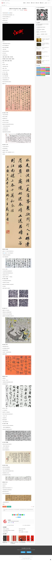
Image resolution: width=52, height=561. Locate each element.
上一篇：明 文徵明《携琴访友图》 (10, 525)
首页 (25, 2)
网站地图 (29, 558)
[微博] (14, 514)
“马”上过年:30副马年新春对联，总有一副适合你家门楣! (21, 542)
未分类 (4, 5)
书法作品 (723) (42, 70)
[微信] (12, 514)
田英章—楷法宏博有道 (6, 528)
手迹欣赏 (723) (42, 71)
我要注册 (6, 0)
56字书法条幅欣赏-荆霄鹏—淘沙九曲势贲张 (8, 530)
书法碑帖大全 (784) (38, 70)
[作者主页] (11, 522)
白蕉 (19, 517)
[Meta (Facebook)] (20, 514)
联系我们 (23, 552)
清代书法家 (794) (47, 67)
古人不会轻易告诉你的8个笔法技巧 (40, 27)
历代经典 (38, 2)
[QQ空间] (17, 514)
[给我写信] (13, 522)
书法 (8, 12)
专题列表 (42, 2)
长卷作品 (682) (38, 74)
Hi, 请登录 (3, 0)
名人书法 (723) (38, 71)
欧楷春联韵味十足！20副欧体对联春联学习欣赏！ (6, 542)
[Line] (22, 514)
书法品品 (3, 3)
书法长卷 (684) (42, 72)
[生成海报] (24, 514)
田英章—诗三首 (21, 530)
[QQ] (15, 514)
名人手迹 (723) (47, 70)
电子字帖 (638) (42, 74)
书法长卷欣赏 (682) (47, 72)
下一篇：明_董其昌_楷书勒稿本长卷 (26, 525)
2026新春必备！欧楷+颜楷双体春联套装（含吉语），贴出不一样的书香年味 (14, 542)
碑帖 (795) (42, 67)
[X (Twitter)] (19, 514)
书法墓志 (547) (38, 75)
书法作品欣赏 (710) (47, 71)
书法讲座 (33, 2)
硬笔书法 (29, 2)
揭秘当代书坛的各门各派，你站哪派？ (18, 8)
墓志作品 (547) (42, 75)
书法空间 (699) (38, 72)
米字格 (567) (47, 74)
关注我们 (49, 0)
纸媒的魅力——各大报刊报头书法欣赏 (41, 31)
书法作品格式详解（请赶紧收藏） (40, 29)
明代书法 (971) (38, 67)
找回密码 (8, 0)
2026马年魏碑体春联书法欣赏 (30, 541)
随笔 (46, 2)
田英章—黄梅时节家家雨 (22, 528)
